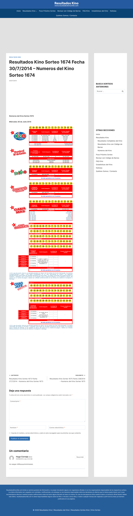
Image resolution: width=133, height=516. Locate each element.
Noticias (113, 11)
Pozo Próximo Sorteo (47, 11)
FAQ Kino (86, 11)
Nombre (14, 428)
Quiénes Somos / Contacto (66, 15)
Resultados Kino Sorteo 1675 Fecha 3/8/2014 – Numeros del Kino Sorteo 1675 (67, 378)
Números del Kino (105, 151)
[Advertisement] (58, 31)
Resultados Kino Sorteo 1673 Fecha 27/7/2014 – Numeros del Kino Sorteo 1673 (26, 378)
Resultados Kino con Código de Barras (110, 145)
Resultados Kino (15, 57)
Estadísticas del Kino (100, 11)
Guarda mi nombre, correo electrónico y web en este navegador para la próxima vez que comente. (46, 433)
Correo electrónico (57, 428)
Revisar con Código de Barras (69, 11)
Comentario (15, 401)
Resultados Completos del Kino (110, 141)
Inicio (19, 11)
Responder (80, 457)
